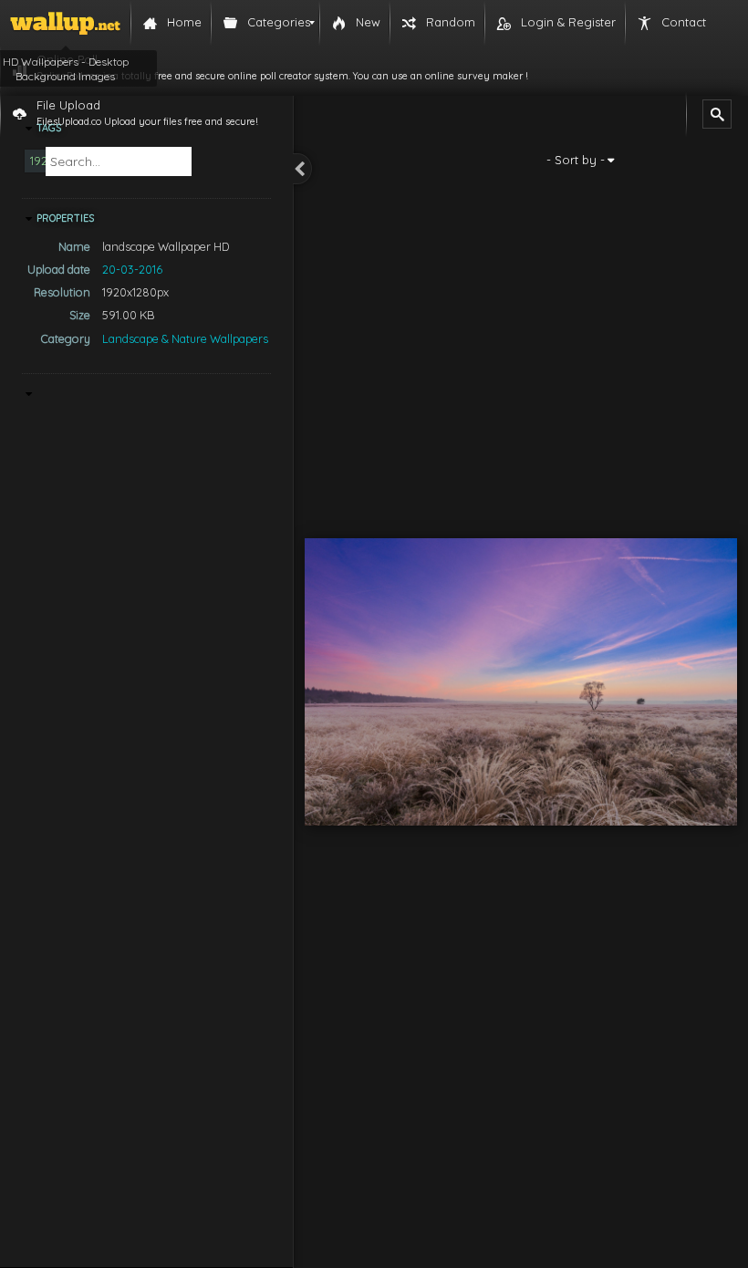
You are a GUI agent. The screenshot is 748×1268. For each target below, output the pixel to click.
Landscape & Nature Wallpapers (185, 338)
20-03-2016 (132, 269)
